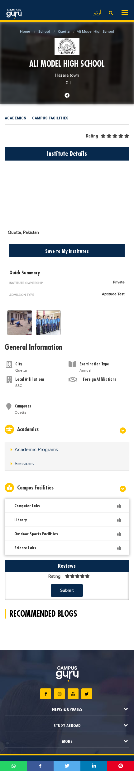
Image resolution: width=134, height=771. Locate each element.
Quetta (63, 31)
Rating (92, 135)
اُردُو (97, 13)
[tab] (67, 449)
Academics (15, 118)
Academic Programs (36, 450)
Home (25, 31)
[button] (67, 450)
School (44, 31)
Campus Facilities (50, 118)
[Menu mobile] (125, 12)
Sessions (24, 464)
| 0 (66, 82)
